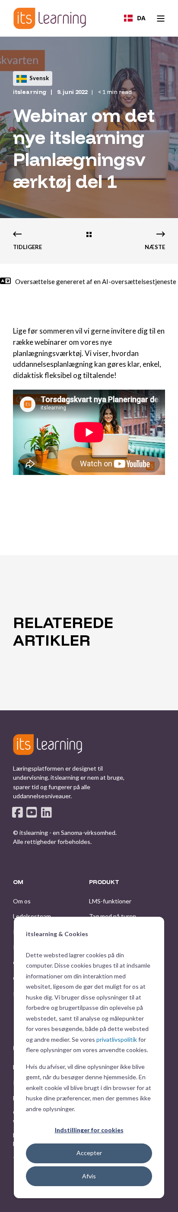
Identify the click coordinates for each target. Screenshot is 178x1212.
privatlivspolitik (116, 1039)
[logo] (47, 744)
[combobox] (135, 18)
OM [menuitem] (18, 882)
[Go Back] (89, 235)
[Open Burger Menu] (160, 18)
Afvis (89, 1176)
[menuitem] (22, 901)
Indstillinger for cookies (89, 1130)
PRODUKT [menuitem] (104, 882)
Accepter (89, 1152)
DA (141, 18)
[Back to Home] (49, 18)
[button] (89, 1199)
